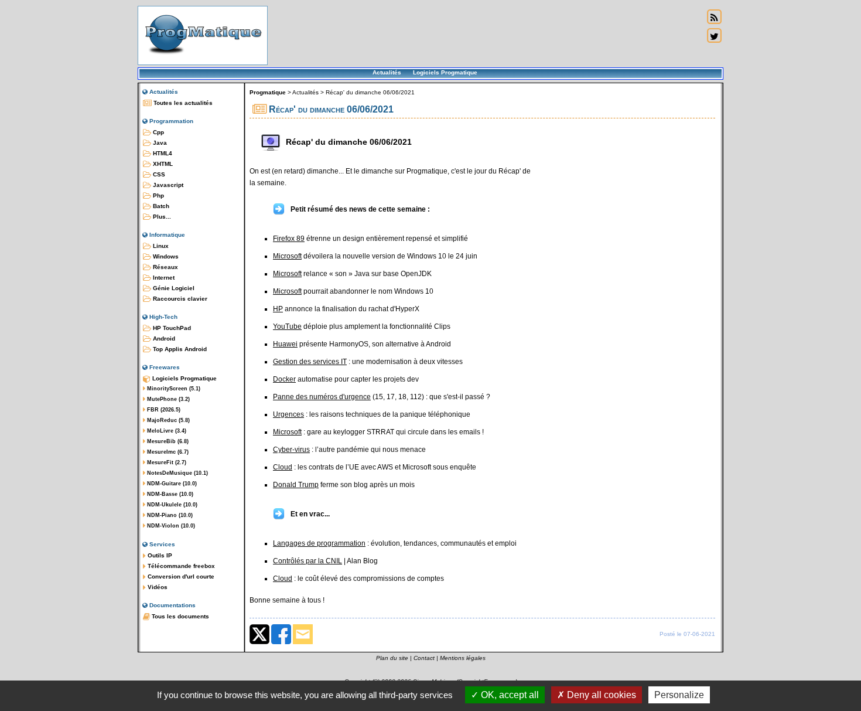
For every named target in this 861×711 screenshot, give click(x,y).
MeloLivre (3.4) (165, 431)
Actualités (387, 72)
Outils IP (159, 555)
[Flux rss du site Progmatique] (714, 17)
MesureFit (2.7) (165, 462)
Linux (160, 246)
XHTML (162, 164)
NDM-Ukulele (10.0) (171, 505)
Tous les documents (179, 616)
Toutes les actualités (182, 103)
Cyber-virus (291, 449)
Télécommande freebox (180, 566)
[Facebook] (281, 642)
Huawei (285, 344)
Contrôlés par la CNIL (307, 561)
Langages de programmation (319, 543)
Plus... (161, 216)
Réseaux (164, 267)
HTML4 (161, 153)
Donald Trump (296, 485)
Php (157, 195)
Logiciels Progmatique (445, 72)
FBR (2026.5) (162, 410)
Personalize (679, 695)
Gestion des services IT (310, 362)
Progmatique (268, 92)
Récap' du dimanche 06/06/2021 (370, 92)
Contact (424, 658)
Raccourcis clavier (179, 298)
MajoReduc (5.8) (167, 420)
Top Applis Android (179, 349)
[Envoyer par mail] (303, 642)
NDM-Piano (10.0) (169, 515)
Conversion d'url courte (180, 576)
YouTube (287, 326)
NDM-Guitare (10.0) (171, 484)
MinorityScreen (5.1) (172, 389)
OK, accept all (509, 695)
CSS (158, 174)
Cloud (282, 467)
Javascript (167, 185)
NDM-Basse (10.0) (169, 494)
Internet (163, 277)
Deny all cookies (600, 695)
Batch (160, 206)
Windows (165, 256)
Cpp (157, 132)
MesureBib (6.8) (167, 441)
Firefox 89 (289, 238)
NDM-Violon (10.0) (170, 526)
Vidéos (157, 587)
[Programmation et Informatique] (202, 57)
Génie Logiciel (172, 288)
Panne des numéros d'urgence (322, 397)
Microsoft (287, 256)
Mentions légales (463, 658)
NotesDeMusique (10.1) (176, 473)
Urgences (288, 414)
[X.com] (259, 642)
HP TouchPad (171, 328)
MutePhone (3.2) (167, 399)
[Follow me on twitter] (714, 36)
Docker (284, 379)
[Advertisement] (485, 35)
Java (159, 143)
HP (278, 309)
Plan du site (392, 658)
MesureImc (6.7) (167, 452)
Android (163, 338)
